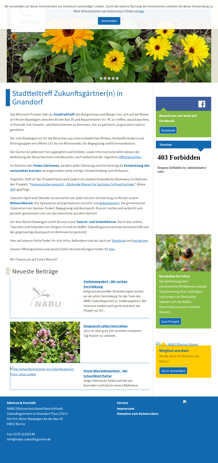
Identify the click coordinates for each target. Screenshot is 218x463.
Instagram (140, 240)
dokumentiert (109, 203)
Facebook (119, 240)
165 (12, 189)
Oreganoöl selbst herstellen (105, 326)
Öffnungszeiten (130, 157)
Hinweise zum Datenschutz (138, 413)
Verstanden (109, 21)
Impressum (125, 408)
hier (141, 11)
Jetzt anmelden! (173, 371)
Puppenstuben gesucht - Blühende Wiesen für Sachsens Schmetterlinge (82, 184)
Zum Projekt (170, 321)
